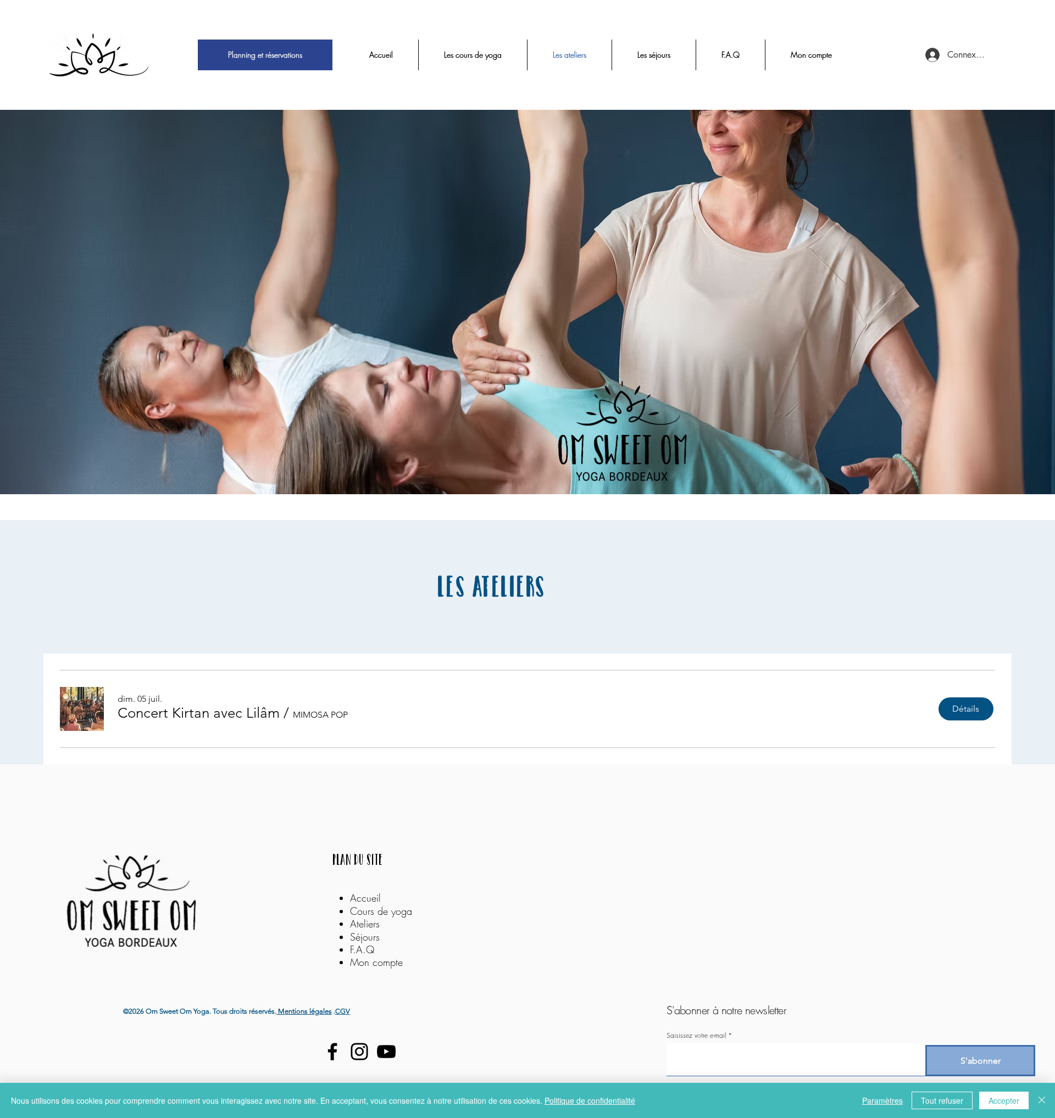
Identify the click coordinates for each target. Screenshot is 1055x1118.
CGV (342, 1011)
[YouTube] (386, 1051)
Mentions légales (304, 1011)
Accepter (1004, 1100)
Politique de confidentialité (590, 1100)
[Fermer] (1041, 1100)
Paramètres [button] (882, 1100)
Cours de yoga (381, 911)
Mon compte (376, 962)
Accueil (365, 897)
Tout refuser (942, 1100)
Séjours (365, 936)
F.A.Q (362, 949)
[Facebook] (332, 1051)
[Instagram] (359, 1051)
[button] (199, 713)
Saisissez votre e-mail (696, 1035)
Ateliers (366, 923)
